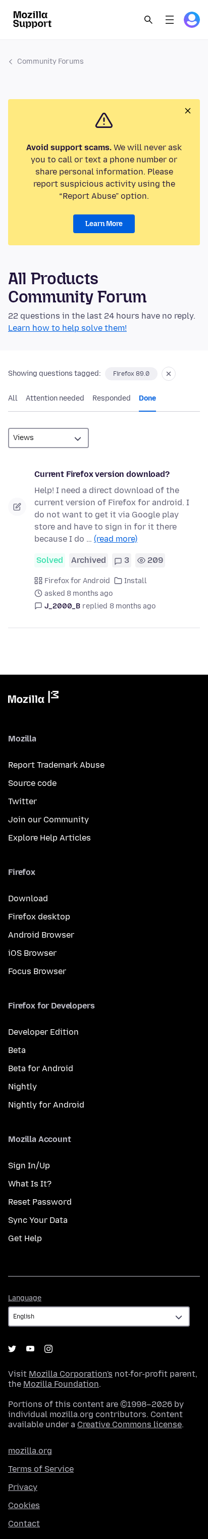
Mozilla (33, 699)
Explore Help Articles (49, 838)
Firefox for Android (77, 581)
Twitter (22, 801)
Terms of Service (41, 1469)
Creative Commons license (129, 1424)
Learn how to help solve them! (67, 328)
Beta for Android (40, 1068)
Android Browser (41, 935)
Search (148, 20)
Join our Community (48, 819)
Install (135, 581)
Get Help (25, 1238)
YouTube (30, 1349)
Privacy (22, 1487)
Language (24, 1298)
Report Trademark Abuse (56, 765)
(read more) (115, 539)
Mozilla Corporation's (71, 1374)
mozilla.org (30, 1451)
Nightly (22, 1086)
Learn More (104, 223)
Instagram (48, 1349)
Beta (17, 1050)
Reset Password (40, 1202)
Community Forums (50, 61)
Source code (32, 783)
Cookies (24, 1505)
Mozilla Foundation (61, 1384)
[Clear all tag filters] (169, 374)
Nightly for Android (46, 1105)
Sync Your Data (38, 1220)
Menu (170, 20)
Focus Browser (37, 971)
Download (28, 898)
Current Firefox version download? (102, 474)
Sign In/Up (29, 1165)
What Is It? (29, 1184)
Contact (24, 1523)
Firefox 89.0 (131, 373)
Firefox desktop (39, 916)
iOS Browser (32, 953)
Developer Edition (43, 1032)
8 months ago (132, 606)
